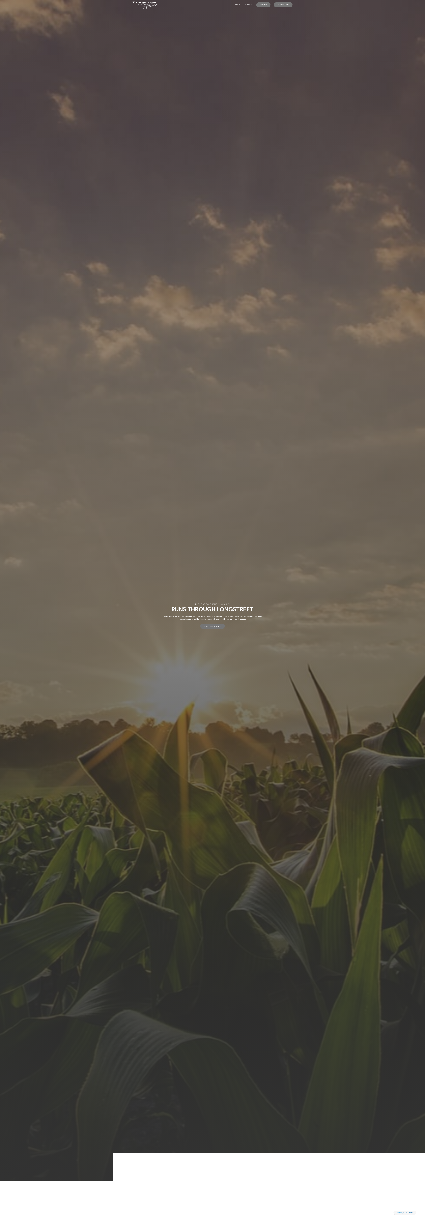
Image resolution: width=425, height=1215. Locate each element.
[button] (237, 5)
